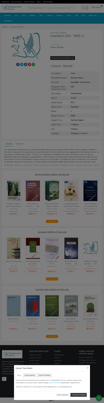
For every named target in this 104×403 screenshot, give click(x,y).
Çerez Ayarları (62, 395)
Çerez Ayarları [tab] (30, 375)
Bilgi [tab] (19, 375)
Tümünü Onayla (78, 395)
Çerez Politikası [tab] (44, 375)
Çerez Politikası (55, 383)
